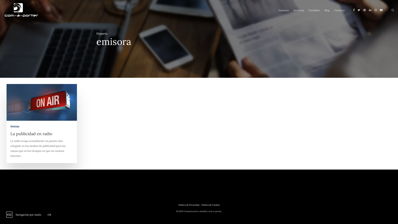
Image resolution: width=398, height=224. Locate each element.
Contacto (339, 10)
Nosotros (283, 10)
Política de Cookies (210, 205)
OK (49, 214)
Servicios (298, 10)
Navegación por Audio (28, 214)
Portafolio (314, 10)
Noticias (14, 126)
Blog (326, 10)
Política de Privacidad (188, 205)
